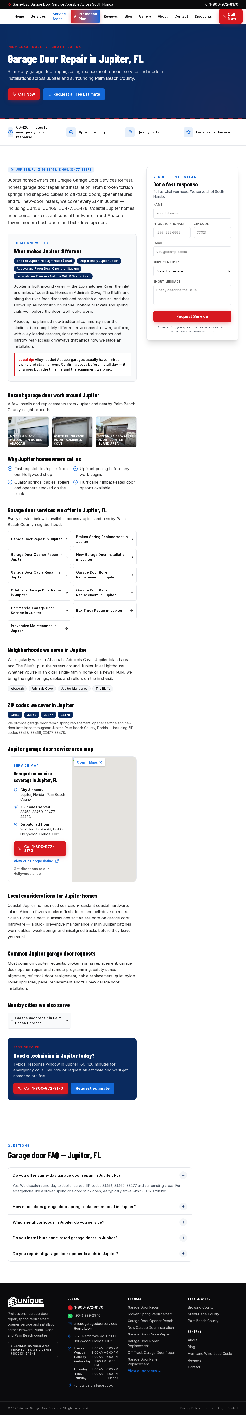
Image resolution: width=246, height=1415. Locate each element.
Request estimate (93, 1088)
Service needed (166, 262)
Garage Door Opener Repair (150, 1321)
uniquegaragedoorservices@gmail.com (95, 1326)
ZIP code (201, 224)
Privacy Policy (190, 1408)
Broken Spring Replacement (150, 1314)
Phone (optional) (168, 224)
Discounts (203, 16)
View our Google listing (33, 861)
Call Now (232, 16)
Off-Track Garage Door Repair (152, 1352)
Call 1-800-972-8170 (39, 848)
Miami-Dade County (203, 1314)
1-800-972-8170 (88, 1307)
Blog (128, 16)
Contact (181, 16)
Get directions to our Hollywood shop (31, 871)
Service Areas (59, 16)
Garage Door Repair (144, 1307)
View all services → (144, 1371)
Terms (208, 1408)
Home (19, 16)
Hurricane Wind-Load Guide (210, 1353)
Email (158, 243)
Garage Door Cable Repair (149, 1334)
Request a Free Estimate (76, 94)
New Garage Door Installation (151, 1327)
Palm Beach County (203, 1321)
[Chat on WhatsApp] (70, 1316)
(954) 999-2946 (87, 1315)
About (163, 16)
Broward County (201, 1307)
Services (38, 16)
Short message (167, 281)
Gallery (145, 16)
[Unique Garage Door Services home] (33, 1301)
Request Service (192, 316)
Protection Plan (85, 16)
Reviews (111, 16)
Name (157, 204)
